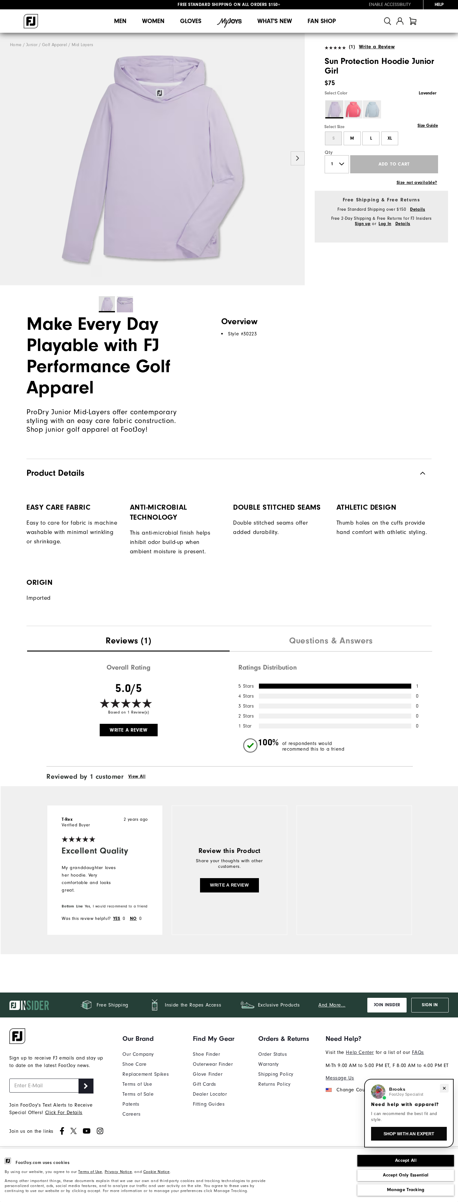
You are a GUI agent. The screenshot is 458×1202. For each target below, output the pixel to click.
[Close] (444, 1088)
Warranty (268, 1064)
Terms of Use (90, 1171)
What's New (274, 21)
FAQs (418, 1052)
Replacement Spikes (145, 1074)
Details (417, 209)
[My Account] (400, 21)
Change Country (354, 1090)
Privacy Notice (118, 1171)
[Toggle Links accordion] (145, 1038)
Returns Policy (274, 1084)
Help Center (360, 1052)
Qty (329, 152)
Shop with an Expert (409, 1133)
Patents (130, 1104)
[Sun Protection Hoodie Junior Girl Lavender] (152, 159)
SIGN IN (430, 1004)
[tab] (413, 21)
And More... (332, 1005)
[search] (387, 21)
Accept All (406, 1160)
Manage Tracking (406, 1189)
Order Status (272, 1054)
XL (390, 138)
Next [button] (298, 158)
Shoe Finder (206, 1054)
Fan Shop (322, 21)
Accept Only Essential (405, 1175)
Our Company (138, 1054)
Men (120, 21)
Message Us (340, 1078)
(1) (352, 46)
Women (153, 21)
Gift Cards (204, 1084)
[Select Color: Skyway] (372, 109)
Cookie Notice (156, 1171)
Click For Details (64, 1112)
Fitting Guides (209, 1104)
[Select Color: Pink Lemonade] (353, 109)
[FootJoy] (31, 21)
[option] (152, 159)
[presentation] (128, 641)
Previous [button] (7, 158)
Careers (131, 1114)
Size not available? (417, 182)
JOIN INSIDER (387, 1004)
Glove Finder (207, 1074)
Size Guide (427, 125)
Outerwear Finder (213, 1064)
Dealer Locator (210, 1094)
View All (137, 776)
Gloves (190, 21)
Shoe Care (134, 1064)
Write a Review (377, 46)
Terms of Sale (138, 1094)
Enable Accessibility (390, 4)
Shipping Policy (275, 1074)
